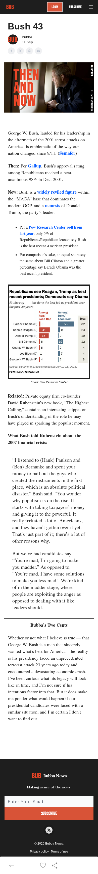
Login (55, 7)
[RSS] (49, 830)
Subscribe (75, 7)
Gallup (34, 165)
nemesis (52, 205)
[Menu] (91, 6)
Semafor (67, 153)
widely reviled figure (57, 192)
